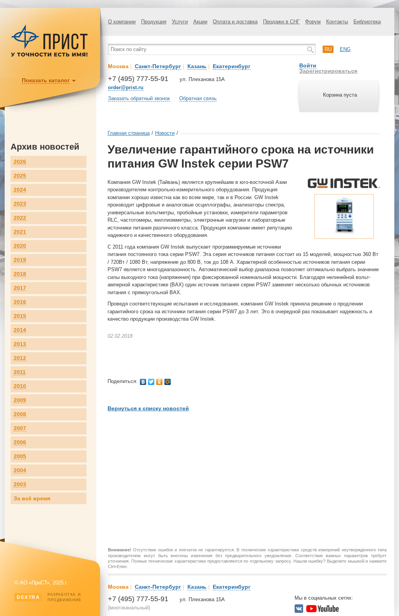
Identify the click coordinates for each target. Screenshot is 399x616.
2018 (20, 274)
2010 (20, 386)
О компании (122, 22)
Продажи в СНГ (281, 22)
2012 (20, 358)
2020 (20, 246)
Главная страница (129, 133)
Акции (200, 22)
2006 (20, 442)
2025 (20, 176)
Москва (118, 66)
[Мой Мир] (168, 382)
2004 (20, 470)
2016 (20, 302)
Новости (165, 133)
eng (345, 49)
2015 (20, 316)
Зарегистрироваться (328, 71)
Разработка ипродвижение (49, 597)
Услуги (180, 22)
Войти (307, 65)
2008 (20, 414)
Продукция (153, 22)
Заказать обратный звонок (139, 98)
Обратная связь (198, 98)
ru (328, 49)
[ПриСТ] (49, 55)
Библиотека (367, 22)
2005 (20, 456)
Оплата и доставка (235, 22)
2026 (20, 162)
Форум (313, 22)
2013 (20, 344)
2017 (20, 288)
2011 (20, 372)
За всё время (32, 498)
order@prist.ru (125, 87)
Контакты (337, 22)
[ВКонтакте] (143, 382)
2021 (20, 232)
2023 (20, 204)
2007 (20, 428)
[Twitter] (151, 382)
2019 (20, 260)
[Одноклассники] (159, 382)
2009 (20, 400)
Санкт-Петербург (158, 66)
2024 (20, 190)
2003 (20, 484)
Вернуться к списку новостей (148, 408)
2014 (20, 330)
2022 (20, 218)
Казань (197, 66)
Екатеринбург (232, 66)
